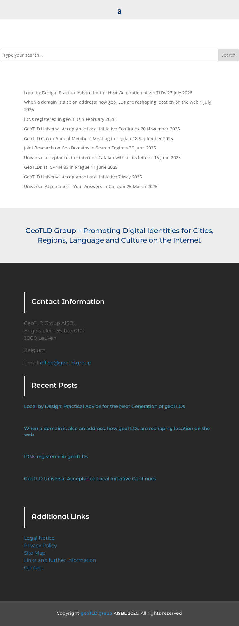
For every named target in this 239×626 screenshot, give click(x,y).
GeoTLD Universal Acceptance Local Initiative (70, 177)
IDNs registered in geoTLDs (52, 119)
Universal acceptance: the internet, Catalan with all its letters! (88, 157)
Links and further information (60, 560)
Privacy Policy (40, 545)
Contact (33, 568)
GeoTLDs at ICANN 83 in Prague (57, 167)
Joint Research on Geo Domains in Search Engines (76, 148)
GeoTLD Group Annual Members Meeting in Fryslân (77, 138)
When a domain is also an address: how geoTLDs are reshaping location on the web (111, 102)
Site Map (34, 553)
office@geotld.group (65, 363)
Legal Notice (39, 538)
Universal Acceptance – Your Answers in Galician (74, 186)
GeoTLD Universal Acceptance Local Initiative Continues (81, 129)
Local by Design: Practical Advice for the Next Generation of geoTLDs (95, 93)
